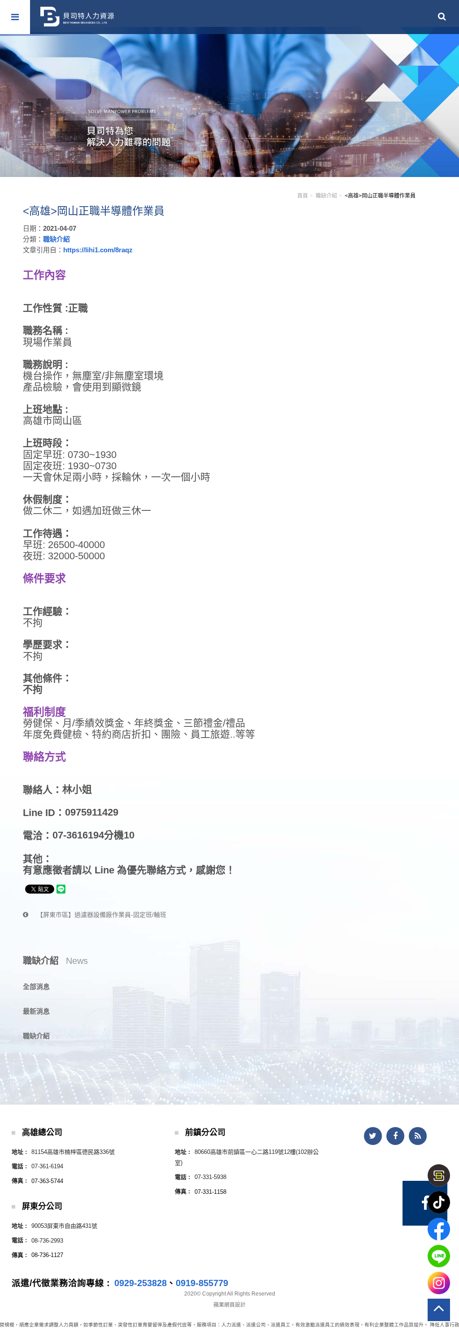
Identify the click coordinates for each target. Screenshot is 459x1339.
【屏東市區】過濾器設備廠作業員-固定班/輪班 (100, 914)
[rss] (418, 1136)
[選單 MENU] (15, 17)
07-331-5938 (210, 1177)
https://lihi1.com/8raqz (98, 250)
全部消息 (36, 986)
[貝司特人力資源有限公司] (77, 16)
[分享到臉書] (395, 1136)
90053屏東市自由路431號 (64, 1225)
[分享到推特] (373, 1136)
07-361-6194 (47, 1166)
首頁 (302, 196)
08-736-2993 (47, 1240)
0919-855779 (202, 1283)
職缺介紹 (326, 196)
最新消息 (36, 1011)
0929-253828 (140, 1283)
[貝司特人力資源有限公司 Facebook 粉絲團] (425, 1203)
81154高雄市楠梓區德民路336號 (73, 1152)
